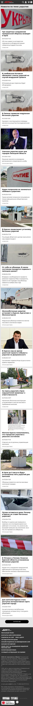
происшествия (7, 163)
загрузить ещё (17, 621)
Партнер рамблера (23, 698)
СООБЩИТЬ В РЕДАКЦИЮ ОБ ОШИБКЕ (13, 652)
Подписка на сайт (7, 637)
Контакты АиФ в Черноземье (11, 635)
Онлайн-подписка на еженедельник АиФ (15, 642)
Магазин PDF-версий (8, 644)
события (5, 47)
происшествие (7, 325)
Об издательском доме (9, 639)
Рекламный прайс (7, 633)
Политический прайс (8, 650)
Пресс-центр (19, 637)
